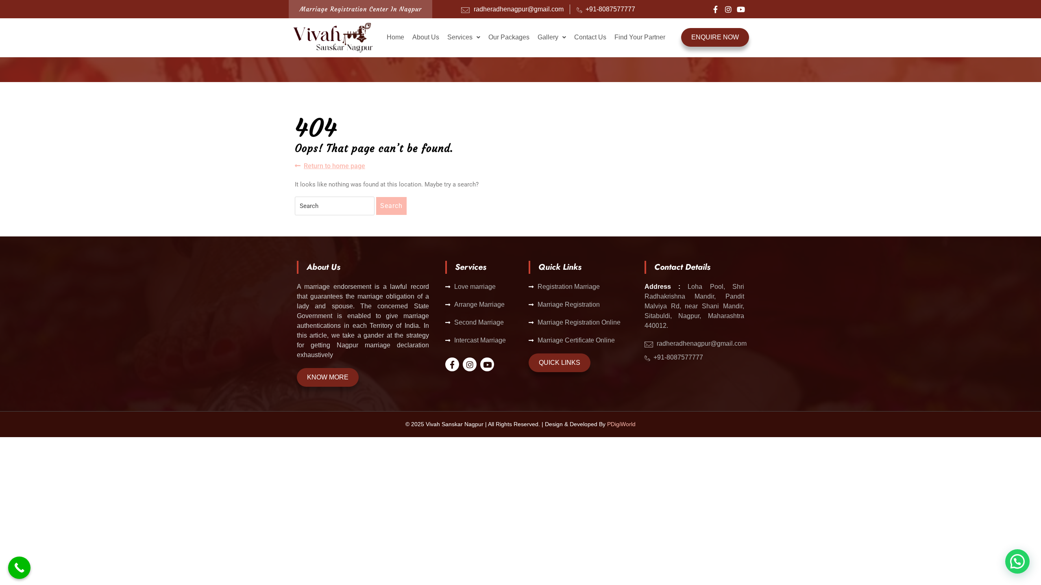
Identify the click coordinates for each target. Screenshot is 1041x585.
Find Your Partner (639, 37)
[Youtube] (741, 9)
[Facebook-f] (715, 9)
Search (391, 206)
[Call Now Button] (19, 568)
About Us (425, 37)
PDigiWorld (621, 424)
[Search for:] (335, 206)
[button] (463, 37)
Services (460, 37)
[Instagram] (728, 9)
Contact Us (590, 37)
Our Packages (508, 37)
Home (395, 37)
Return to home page (334, 165)
